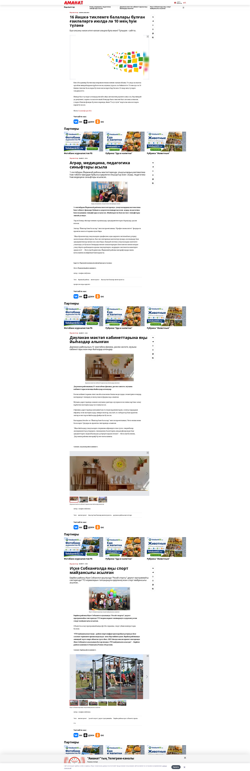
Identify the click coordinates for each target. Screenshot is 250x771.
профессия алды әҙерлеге (82, 284)
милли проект (95, 280)
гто (75, 723)
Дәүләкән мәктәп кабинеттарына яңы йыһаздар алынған (133, 7)
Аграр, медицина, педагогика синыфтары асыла (100, 7)
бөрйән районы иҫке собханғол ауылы (125, 718)
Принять (176, 767)
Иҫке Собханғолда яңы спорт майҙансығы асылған (160, 7)
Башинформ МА (85, 111)
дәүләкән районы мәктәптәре (122, 515)
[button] (147, 473)
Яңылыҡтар (69, 7)
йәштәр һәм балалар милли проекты (112, 280)
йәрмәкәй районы (83, 280)
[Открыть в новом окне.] (78, 121)
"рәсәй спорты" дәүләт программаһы (100, 718)
